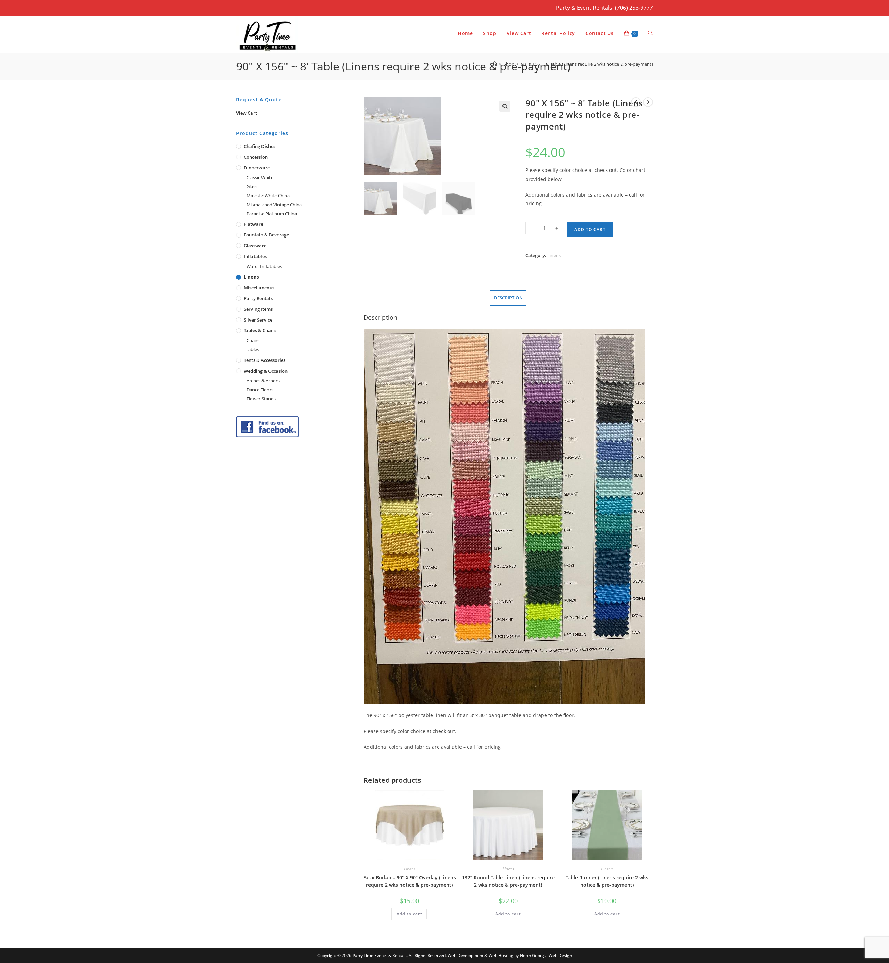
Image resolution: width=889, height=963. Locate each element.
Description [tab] (508, 298)
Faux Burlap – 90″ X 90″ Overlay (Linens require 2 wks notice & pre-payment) (409, 881)
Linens (554, 255)
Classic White (260, 177)
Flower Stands (261, 399)
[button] (504, 106)
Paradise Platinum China (272, 213)
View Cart (246, 113)
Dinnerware (257, 168)
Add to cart (590, 229)
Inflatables (255, 256)
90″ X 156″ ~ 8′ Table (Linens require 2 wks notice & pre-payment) (587, 64)
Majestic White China (268, 195)
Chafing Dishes (259, 146)
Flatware (253, 224)
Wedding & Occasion (266, 371)
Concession (256, 157)
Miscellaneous (259, 287)
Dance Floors (260, 390)
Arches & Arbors (263, 380)
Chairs (253, 340)
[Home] (494, 64)
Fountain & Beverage (266, 235)
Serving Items (258, 309)
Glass (252, 186)
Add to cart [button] (409, 914)
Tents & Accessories (264, 360)
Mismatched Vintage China (274, 204)
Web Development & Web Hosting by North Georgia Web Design (510, 955)
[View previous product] (636, 102)
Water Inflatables (264, 266)
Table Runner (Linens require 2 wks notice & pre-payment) (607, 881)
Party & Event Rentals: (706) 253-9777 (604, 7)
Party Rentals (258, 298)
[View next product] (648, 102)
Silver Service (258, 320)
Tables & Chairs (260, 330)
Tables (253, 349)
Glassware (255, 245)
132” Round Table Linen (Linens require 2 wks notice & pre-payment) (508, 881)
